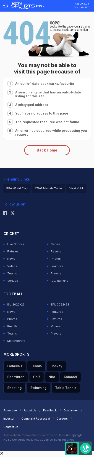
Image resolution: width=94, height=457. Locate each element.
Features (57, 266)
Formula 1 (14, 366)
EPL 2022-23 (60, 304)
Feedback (50, 410)
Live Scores (15, 244)
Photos (56, 258)
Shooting (14, 388)
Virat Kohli (76, 188)
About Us (30, 410)
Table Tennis (65, 388)
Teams (12, 273)
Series (55, 244)
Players (56, 273)
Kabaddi (70, 377)
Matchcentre (16, 340)
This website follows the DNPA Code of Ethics (34, 435)
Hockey (56, 366)
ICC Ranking (59, 280)
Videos (12, 266)
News (11, 258)
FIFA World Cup (17, 188)
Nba (52, 377)
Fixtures (12, 251)
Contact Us (10, 427)
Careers (62, 418)
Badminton (15, 377)
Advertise (10, 410)
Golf (36, 377)
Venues (12, 280)
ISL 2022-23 (16, 304)
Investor (9, 418)
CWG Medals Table (48, 188)
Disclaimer (71, 410)
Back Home (47, 150)
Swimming (38, 388)
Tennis (36, 366)
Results (56, 251)
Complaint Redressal (35, 418)
